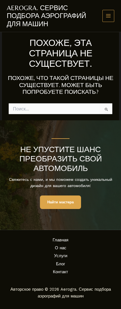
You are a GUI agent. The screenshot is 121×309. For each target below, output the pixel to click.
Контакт (60, 271)
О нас (60, 247)
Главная (60, 240)
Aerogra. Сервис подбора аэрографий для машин (46, 16)
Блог (60, 263)
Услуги (60, 255)
